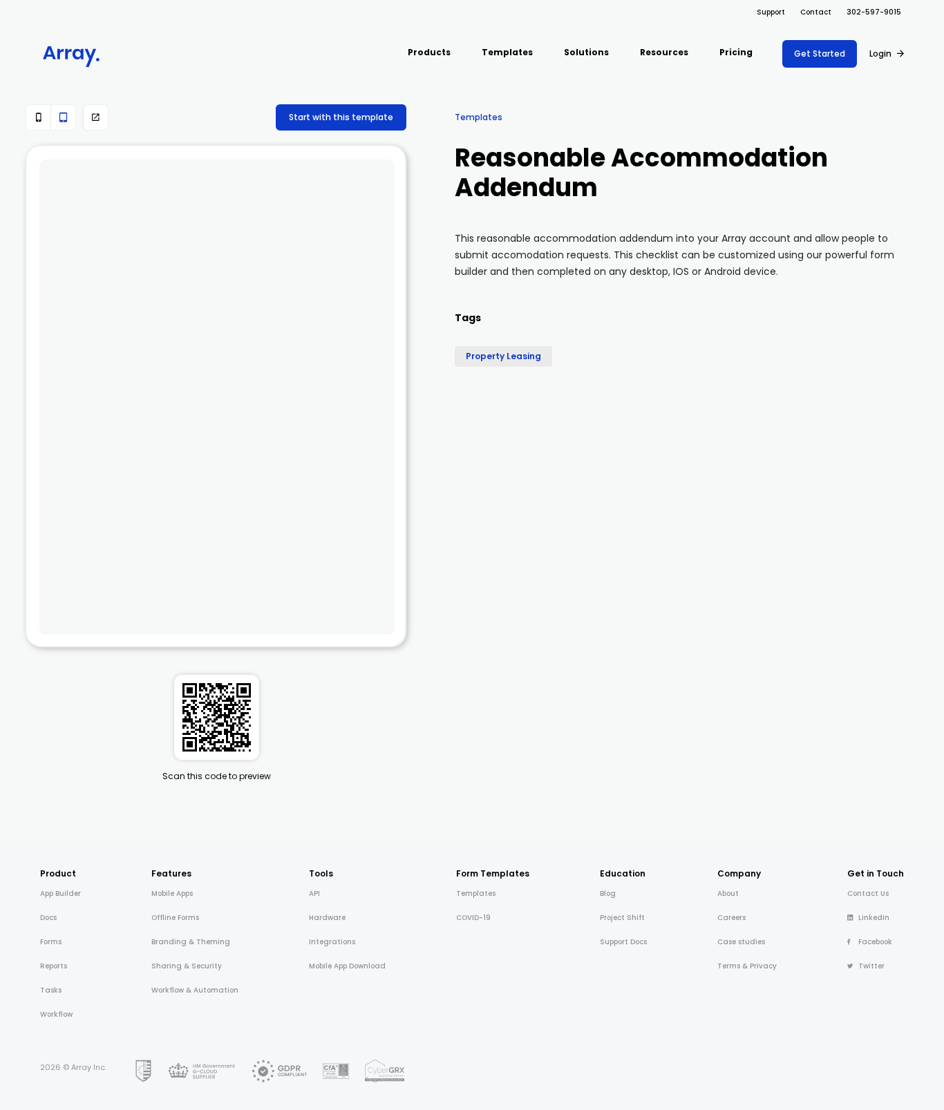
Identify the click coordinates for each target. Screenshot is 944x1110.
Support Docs (623, 942)
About (728, 893)
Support (771, 12)
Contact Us (868, 893)
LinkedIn (873, 917)
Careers (731, 917)
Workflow (56, 1014)
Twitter (871, 966)
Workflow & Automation (194, 990)
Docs (48, 917)
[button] (429, 53)
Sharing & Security (186, 966)
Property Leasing (503, 356)
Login (880, 53)
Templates (478, 117)
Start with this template (341, 117)
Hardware (327, 917)
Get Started (819, 53)
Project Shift (622, 917)
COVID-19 (473, 917)
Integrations (332, 942)
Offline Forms (175, 917)
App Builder (60, 893)
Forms (51, 942)
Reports (53, 966)
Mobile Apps (172, 893)
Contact (815, 12)
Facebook (875, 942)
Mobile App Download (347, 966)
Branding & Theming (190, 942)
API (314, 893)
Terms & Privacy (747, 966)
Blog (608, 893)
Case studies (741, 942)
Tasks (51, 990)
